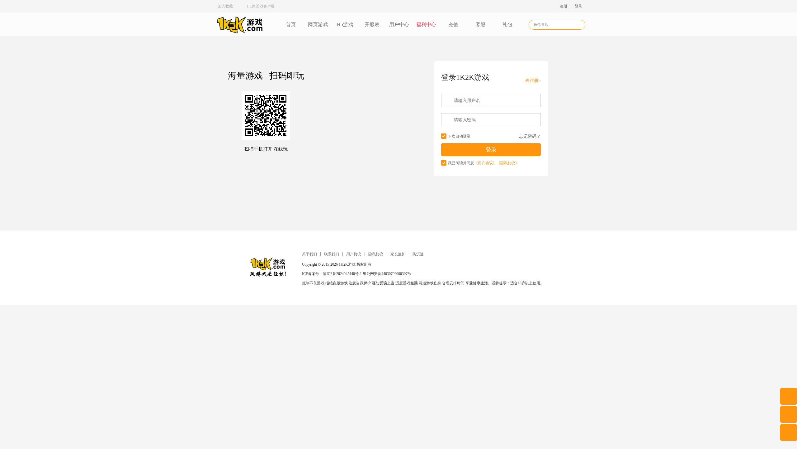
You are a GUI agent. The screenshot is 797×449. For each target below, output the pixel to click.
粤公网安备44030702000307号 (387, 274)
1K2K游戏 (347, 264)
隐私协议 (375, 254)
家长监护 (397, 254)
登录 (578, 6)
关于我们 (309, 254)
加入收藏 (225, 6)
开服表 (372, 24)
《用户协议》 (485, 163)
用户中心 (399, 24)
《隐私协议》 (508, 163)
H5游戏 (345, 24)
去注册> (533, 80)
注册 (563, 6)
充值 (453, 24)
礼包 (507, 24)
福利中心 (426, 24)
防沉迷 (418, 254)
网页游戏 (318, 24)
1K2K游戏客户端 (261, 6)
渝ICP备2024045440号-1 (342, 274)
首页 (291, 24)
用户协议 (353, 254)
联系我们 (331, 254)
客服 (480, 24)
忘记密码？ (530, 136)
